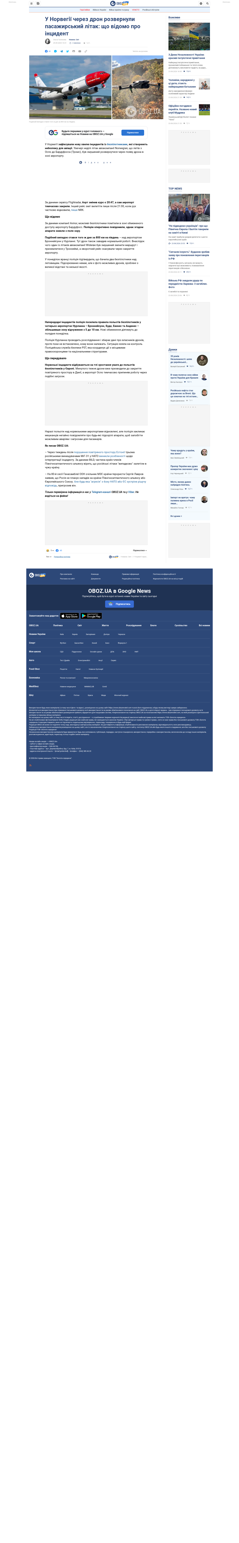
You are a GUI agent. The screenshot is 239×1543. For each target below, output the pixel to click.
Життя (105, 625)
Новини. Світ (74, 40)
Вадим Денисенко (178, 401)
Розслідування (133, 625)
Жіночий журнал (121, 695)
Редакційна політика (62, 557)
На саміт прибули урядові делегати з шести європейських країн (187, 238)
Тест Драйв (65, 660)
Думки (172, 349)
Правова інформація (130, 574)
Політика (58, 625)
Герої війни (85, 10)
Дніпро (107, 634)
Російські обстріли (150, 10)
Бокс (107, 643)
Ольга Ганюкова (59, 40)
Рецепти (63, 669)
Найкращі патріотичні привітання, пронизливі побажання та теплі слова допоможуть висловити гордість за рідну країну (187, 65)
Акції (100, 660)
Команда (95, 574)
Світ (80, 625)
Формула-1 (122, 643)
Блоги (153, 625)
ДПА (112, 652)
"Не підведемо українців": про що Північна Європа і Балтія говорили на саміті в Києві (188, 229)
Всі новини (204, 625)
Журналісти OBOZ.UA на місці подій (168, 579)
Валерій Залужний (178, 366)
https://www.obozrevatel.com (120, 708)
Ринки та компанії (67, 678)
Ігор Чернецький (177, 474)
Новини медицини (68, 687)
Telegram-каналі (101, 492)
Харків (74, 634)
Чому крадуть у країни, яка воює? (183, 452)
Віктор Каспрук (176, 382)
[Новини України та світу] (113, 558)
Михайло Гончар (177, 508)
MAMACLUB (89, 687)
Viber (131, 492)
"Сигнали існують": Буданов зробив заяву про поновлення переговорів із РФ (188, 255)
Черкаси (121, 634)
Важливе (174, 17)
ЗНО (124, 652)
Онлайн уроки (96, 652)
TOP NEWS (175, 188)
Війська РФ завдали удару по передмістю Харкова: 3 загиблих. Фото (187, 284)
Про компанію (66, 574)
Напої (78, 669)
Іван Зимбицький (177, 458)
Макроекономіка (91, 678)
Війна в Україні (99, 10)
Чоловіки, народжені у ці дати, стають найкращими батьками (182, 83)
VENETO (135, 10)
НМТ (136, 652)
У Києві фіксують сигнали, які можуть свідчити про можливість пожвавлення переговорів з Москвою (186, 265)
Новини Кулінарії (96, 669)
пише (74, 210)
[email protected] (61, 751)
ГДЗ (61, 652)
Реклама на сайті (67, 579)
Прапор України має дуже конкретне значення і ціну (184, 468)
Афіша (62, 695)
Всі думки (175, 516)
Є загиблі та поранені (178, 291)
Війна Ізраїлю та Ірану (119, 10)
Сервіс (113, 660)
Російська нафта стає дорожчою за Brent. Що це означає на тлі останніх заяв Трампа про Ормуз (184, 393)
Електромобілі (84, 660)
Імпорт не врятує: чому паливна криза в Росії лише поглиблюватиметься (183, 500)
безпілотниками (117, 144)
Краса (90, 695)
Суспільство (181, 625)
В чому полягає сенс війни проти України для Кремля (184, 376)
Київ (62, 634)
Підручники (77, 652)
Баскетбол (79, 643)
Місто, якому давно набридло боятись (181, 483)
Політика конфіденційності (164, 574)
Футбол (63, 643)
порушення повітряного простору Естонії (99, 452)
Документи (96, 579)
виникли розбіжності (112, 456)
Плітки (76, 695)
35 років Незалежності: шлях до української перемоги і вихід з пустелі (181, 359)
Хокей (94, 643)
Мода (103, 695)
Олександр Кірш (177, 489)
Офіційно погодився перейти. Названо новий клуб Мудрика (182, 109)
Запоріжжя (90, 634)
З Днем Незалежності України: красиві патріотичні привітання (186, 56)
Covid (104, 687)
